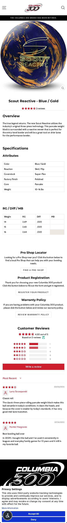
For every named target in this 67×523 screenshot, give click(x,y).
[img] (9, 387)
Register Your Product (33, 292)
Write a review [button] (33, 366)
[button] (29, 108)
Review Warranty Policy (33, 314)
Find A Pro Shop (33, 270)
